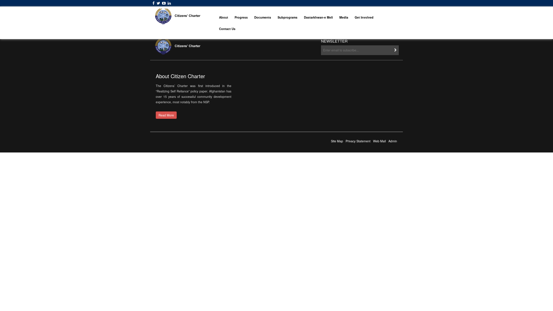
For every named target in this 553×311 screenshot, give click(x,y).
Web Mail (379, 141)
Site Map (337, 141)
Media (343, 17)
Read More (166, 115)
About (223, 17)
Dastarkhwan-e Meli (318, 17)
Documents (262, 17)
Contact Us (227, 29)
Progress (241, 17)
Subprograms (287, 17)
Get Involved (364, 17)
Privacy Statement (358, 141)
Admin (392, 141)
